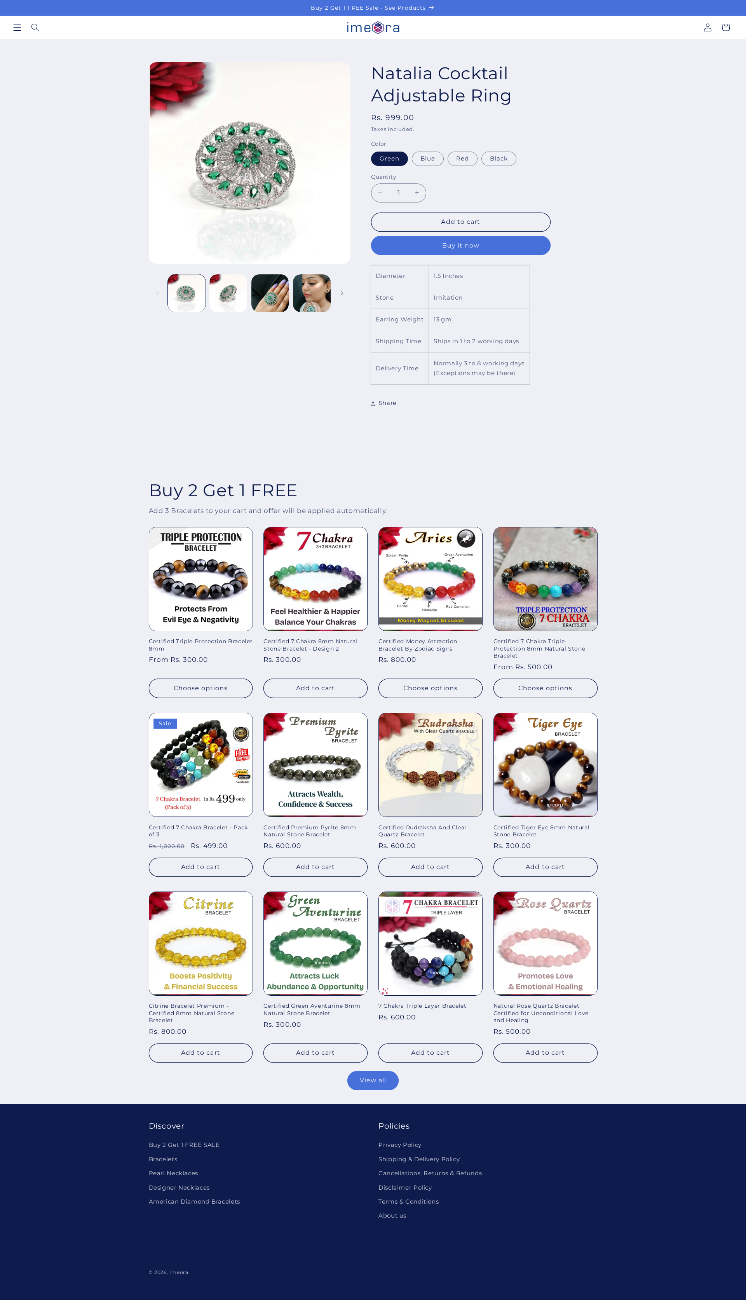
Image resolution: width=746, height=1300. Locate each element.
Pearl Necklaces (173, 1173)
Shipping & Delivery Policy (419, 1159)
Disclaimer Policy (405, 1187)
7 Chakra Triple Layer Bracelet (422, 1006)
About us (392, 1215)
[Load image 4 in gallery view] (312, 293)
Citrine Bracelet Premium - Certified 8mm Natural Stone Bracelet (192, 1013)
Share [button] (388, 403)
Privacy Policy (400, 1144)
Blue (427, 158)
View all (373, 1080)
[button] (17, 27)
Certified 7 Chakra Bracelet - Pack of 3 (198, 831)
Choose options (201, 688)
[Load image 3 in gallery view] (270, 293)
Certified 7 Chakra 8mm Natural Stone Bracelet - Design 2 (310, 645)
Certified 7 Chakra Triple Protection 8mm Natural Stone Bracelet (539, 648)
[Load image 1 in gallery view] (187, 293)
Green (389, 158)
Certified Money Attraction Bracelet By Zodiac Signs (417, 645)
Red (462, 158)
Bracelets (163, 1159)
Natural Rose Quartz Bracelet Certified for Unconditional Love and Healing (541, 1013)
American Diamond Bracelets (194, 1201)
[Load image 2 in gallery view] (228, 293)
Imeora (178, 1272)
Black (499, 158)
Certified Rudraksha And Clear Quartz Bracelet (422, 831)
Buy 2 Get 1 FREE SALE (184, 1144)
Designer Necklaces (179, 1187)
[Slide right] (341, 293)
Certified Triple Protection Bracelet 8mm (201, 645)
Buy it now (461, 245)
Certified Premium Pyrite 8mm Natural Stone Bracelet (309, 831)
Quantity (383, 177)
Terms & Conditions (408, 1201)
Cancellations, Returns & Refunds (430, 1173)
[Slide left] (157, 293)
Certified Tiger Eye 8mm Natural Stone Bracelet (541, 831)
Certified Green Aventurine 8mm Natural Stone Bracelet (312, 1010)
